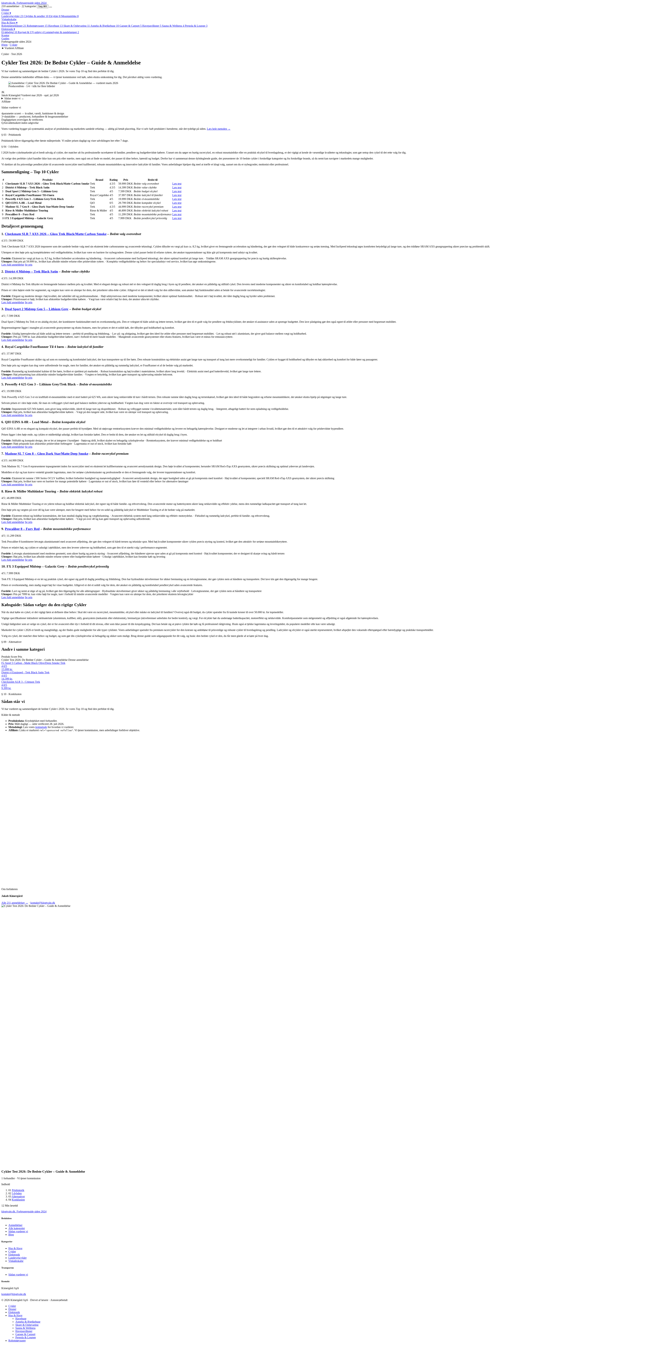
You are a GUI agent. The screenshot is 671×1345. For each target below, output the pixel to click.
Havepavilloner (23, 1331)
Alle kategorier (16, 1228)
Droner (5, 9)
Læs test (176, 183)
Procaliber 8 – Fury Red (22, 529)
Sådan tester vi (14, 98)
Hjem (4, 44)
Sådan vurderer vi (18, 1231)
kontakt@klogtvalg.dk (42, 902)
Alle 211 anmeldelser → (14, 902)
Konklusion (18, 1199)
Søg (42, 6)
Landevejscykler (17, 1257)
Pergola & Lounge (25, 1337)
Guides (5, 38)
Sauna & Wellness (25, 1327)
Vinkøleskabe (8, 19)
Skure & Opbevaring (26, 1324)
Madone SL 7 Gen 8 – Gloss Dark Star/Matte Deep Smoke (46, 453)
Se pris (28, 264)
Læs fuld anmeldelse (12, 264)
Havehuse (20, 1318)
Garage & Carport (25, 1334)
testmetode (41, 727)
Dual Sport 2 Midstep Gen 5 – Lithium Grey (36, 309)
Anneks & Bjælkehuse (27, 1321)
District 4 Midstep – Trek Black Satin (31, 271)
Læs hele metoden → (218, 128)
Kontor (5, 35)
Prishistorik (18, 1190)
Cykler (6, 13)
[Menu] (50, 7)
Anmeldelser (15, 1225)
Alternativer (18, 1196)
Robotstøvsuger (17, 1340)
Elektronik (8, 29)
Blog (11, 1234)
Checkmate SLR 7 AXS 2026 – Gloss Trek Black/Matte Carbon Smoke (55, 234)
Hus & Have (9, 22)
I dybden (17, 1193)
